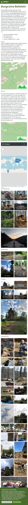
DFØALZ (5, 2)
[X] (13, 98)
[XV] (10, 118)
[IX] (12, 95)
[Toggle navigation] (25, 2)
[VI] (2, 51)
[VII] (5, 52)
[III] (24, 30)
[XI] (9, 103)
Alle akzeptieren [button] (16, 502)
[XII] (17, 104)
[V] (12, 46)
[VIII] (2, 57)
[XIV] (12, 114)
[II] (22, 30)
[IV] (2, 32)
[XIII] (12, 106)
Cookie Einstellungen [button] (6, 502)
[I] (20, 30)
